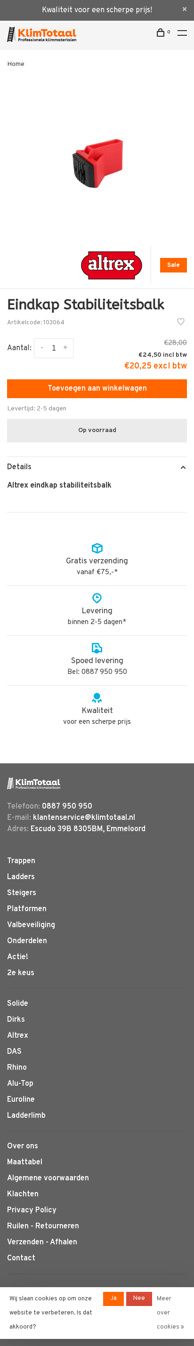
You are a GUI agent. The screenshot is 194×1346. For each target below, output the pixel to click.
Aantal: (19, 348)
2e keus (20, 973)
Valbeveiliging (31, 925)
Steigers (21, 893)
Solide (17, 1004)
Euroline (21, 1100)
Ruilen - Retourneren (43, 1226)
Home (15, 64)
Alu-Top (20, 1084)
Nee (139, 1298)
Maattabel (24, 1162)
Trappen (21, 861)
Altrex (17, 1036)
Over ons (22, 1146)
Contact (21, 1258)
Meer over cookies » (170, 1313)
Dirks (16, 1020)
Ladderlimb (26, 1116)
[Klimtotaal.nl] (33, 783)
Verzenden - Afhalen (42, 1242)
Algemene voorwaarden (48, 1178)
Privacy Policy (32, 1210)
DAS (14, 1052)
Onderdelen (27, 941)
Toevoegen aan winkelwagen (97, 388)
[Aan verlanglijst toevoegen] (181, 323)
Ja (113, 1298)
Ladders (21, 877)
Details (19, 467)
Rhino (17, 1068)
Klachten (23, 1194)
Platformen (27, 909)
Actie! (17, 957)
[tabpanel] (97, 158)
